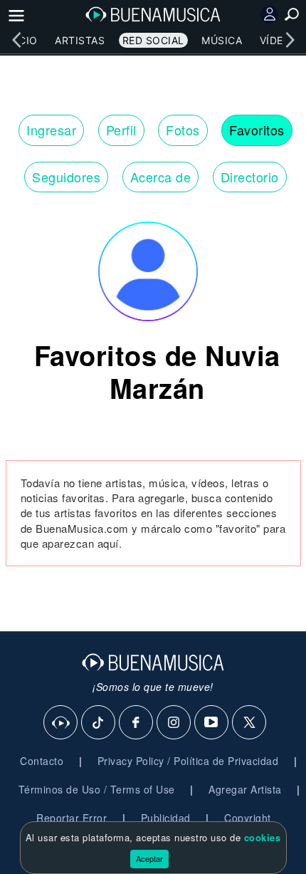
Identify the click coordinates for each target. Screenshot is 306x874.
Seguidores (66, 176)
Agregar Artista (245, 789)
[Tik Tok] (99, 723)
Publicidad (166, 818)
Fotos (183, 129)
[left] (16, 39)
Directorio (250, 176)
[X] (250, 723)
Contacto (41, 761)
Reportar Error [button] (71, 818)
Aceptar (149, 858)
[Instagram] (174, 723)
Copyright (247, 818)
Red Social (153, 40)
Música (221, 40)
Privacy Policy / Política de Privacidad (188, 761)
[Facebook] (137, 723)
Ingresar (51, 129)
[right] (289, 39)
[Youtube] (212, 723)
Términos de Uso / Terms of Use (97, 789)
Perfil (121, 129)
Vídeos (279, 40)
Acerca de (160, 176)
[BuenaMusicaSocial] (61, 723)
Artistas (80, 40)
